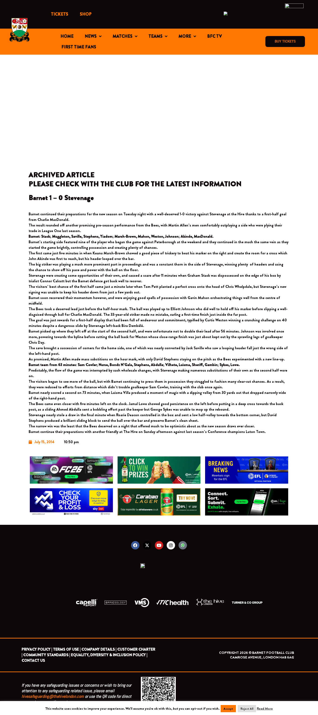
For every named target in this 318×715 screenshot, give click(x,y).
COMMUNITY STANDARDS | (46, 655)
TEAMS (155, 36)
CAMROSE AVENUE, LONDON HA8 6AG (262, 657)
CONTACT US (33, 660)
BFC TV (214, 36)
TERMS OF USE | (67, 649)
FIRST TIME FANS (78, 47)
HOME (67, 36)
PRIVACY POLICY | (37, 649)
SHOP (85, 14)
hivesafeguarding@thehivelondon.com (53, 696)
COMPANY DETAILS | (98, 649)
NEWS (91, 36)
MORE (185, 36)
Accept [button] (228, 708)
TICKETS (59, 14)
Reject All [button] (246, 708)
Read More (265, 708)
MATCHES (122, 36)
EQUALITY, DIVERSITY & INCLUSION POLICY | (109, 655)
